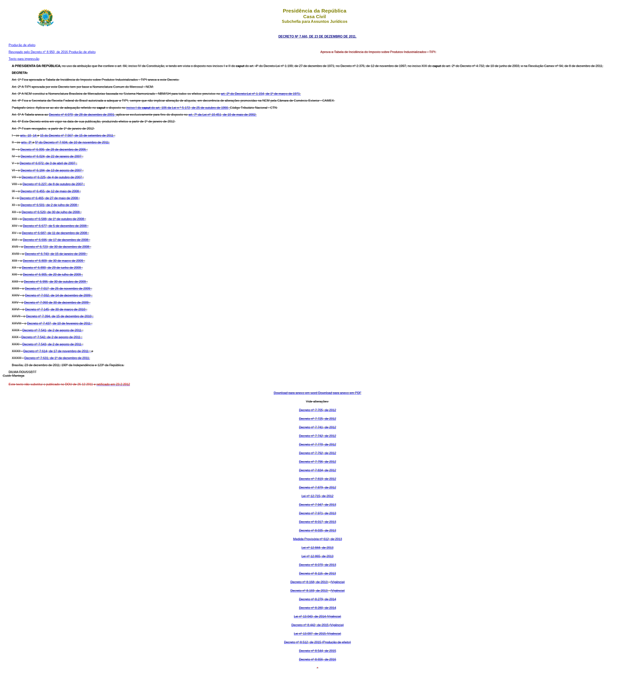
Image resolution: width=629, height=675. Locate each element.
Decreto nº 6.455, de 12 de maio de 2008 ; (51, 191)
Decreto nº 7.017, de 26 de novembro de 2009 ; (58, 288)
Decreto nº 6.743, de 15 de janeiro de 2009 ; (56, 254)
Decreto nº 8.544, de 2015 (317, 651)
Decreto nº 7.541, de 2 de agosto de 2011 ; (52, 330)
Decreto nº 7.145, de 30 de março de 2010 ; (56, 309)
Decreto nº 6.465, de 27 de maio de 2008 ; (50, 198)
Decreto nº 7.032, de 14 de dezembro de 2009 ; (58, 295)
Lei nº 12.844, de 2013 (317, 547)
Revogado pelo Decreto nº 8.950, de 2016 (39, 52)
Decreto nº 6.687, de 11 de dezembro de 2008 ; (55, 233)
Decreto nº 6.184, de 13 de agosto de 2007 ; (52, 170)
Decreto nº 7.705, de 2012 (317, 410)
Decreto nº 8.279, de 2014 (317, 599)
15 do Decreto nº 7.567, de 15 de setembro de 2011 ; (77, 135)
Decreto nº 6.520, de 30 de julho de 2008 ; (52, 212)
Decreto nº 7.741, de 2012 (317, 427)
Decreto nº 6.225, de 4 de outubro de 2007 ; (53, 177)
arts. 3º (26, 142)
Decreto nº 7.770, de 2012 (317, 444)
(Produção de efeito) (336, 642)
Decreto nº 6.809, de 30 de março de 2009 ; (54, 261)
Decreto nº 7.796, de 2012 (317, 462)
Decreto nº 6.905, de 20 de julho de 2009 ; (53, 274)
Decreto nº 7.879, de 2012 (317, 487)
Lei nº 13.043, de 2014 (310, 616)
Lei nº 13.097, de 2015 (310, 633)
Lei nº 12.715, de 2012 (317, 496)
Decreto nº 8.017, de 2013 (317, 522)
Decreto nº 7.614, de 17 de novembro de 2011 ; (57, 351)
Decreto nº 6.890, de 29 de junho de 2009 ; (52, 267)
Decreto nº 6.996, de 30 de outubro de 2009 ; (56, 281)
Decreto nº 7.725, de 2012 (317, 419)
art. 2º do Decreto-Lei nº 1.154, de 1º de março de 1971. (261, 94)
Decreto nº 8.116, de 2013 (317, 573)
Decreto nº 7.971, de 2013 (317, 513)
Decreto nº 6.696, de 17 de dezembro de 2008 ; (56, 240)
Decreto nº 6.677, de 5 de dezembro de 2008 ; (55, 226)
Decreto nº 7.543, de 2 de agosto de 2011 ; (52, 344)
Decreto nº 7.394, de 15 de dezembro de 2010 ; (59, 316)
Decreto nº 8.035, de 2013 (317, 530)
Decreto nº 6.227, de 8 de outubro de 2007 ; (54, 184)
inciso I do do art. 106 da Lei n (153, 108)
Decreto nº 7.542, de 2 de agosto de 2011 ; (51, 337)
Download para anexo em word (296, 393)
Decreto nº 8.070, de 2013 (317, 565)
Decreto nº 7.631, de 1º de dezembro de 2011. (57, 358)
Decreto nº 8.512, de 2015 (303, 642)
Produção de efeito (22, 45)
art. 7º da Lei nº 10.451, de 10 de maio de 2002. (222, 114)
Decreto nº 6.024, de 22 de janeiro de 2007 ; (52, 156)
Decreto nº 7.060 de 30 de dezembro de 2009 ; (57, 302)
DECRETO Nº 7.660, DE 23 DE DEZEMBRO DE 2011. (317, 36)
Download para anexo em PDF (339, 393)
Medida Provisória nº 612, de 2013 (317, 539)
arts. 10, (26, 135)
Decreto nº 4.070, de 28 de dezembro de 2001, (82, 114)
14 (35, 135)
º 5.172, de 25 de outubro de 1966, (205, 108)
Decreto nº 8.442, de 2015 (310, 625)
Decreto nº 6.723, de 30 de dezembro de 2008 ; (57, 247)
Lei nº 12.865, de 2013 (317, 556)
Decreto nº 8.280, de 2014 (317, 608)
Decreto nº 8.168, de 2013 (309, 582)
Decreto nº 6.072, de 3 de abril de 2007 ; (48, 163)
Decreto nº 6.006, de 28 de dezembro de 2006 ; (54, 149)
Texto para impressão (24, 59)
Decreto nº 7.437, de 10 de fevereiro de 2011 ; (59, 323)
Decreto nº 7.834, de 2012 (317, 470)
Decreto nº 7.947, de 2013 (317, 504)
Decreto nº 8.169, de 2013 (309, 590)
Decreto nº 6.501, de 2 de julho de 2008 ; (50, 205)
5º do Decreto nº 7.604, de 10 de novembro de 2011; (72, 142)
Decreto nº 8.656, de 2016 (317, 659)
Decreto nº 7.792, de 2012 (317, 453)
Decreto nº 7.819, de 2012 (317, 479)
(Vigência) (337, 582)
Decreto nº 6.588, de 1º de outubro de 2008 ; (54, 219)
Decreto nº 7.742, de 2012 (317, 436)
